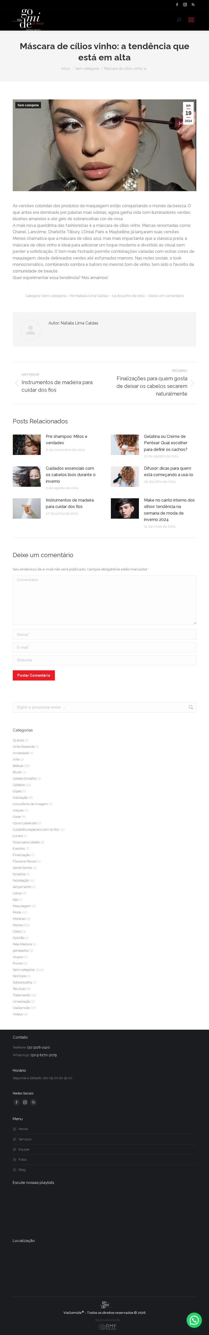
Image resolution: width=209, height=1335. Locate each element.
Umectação (21, 1001)
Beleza (18, 766)
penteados (21, 950)
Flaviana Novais (25, 861)
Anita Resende (24, 747)
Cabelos (19, 785)
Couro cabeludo (25, 823)
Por (89, 296)
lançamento (22, 887)
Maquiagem (22, 906)
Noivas (18, 925)
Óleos (17, 931)
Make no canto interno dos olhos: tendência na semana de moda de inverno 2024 (169, 510)
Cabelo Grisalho (24, 778)
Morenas (19, 919)
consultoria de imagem (30, 804)
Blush (17, 772)
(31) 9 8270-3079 (44, 1055)
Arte (16, 759)
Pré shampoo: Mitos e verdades (66, 440)
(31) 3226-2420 (38, 1047)
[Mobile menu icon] (191, 20)
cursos (18, 836)
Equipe (24, 1149)
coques (18, 810)
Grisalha (19, 874)
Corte (17, 817)
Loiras (17, 893)
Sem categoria (28, 105)
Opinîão (18, 938)
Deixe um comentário (166, 296)
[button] (194, 1320)
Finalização (21, 855)
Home (23, 1129)
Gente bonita (22, 868)
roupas (18, 957)
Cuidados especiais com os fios (36, 829)
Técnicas (19, 989)
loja (15, 899)
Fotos (23, 1159)
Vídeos (18, 1014)
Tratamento (21, 995)
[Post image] (27, 445)
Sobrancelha (22, 982)
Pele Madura (22, 944)
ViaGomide (21, 1008)
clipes (17, 791)
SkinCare (19, 976)
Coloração (20, 798)
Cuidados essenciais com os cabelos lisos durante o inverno (71, 475)
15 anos (18, 740)
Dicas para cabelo (26, 842)
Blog (22, 1170)
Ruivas (18, 963)
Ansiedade (21, 753)
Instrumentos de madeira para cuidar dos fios (70, 503)
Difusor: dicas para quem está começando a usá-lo (168, 471)
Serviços (25, 1139)
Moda (17, 912)
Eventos (19, 848)
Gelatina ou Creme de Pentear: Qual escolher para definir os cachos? (165, 443)
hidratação (21, 880)
